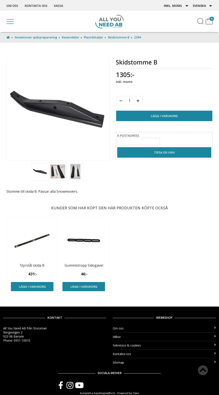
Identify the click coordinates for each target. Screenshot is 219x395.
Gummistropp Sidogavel (84, 265)
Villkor (117, 337)
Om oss (12, 6)
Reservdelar (70, 37)
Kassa (58, 6)
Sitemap (118, 362)
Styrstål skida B (32, 265)
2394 (137, 37)
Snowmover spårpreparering (36, 37)
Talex (136, 393)
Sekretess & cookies (127, 345)
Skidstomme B (118, 37)
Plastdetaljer (93, 37)
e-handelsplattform (103, 393)
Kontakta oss (36, 6)
